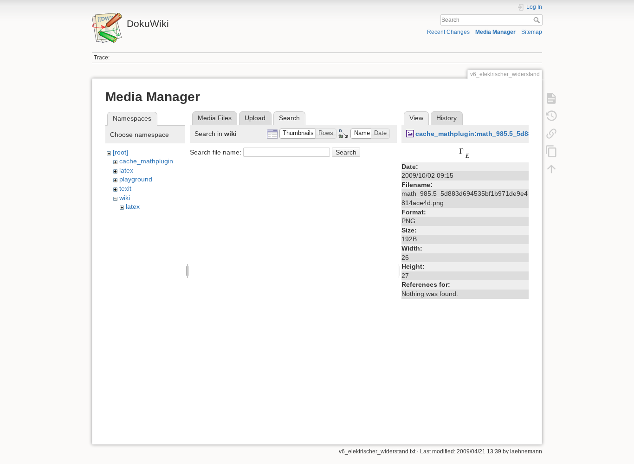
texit (125, 188)
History (446, 118)
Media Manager (495, 32)
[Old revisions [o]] (551, 116)
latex (126, 170)
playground (135, 179)
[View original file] (465, 153)
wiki (124, 197)
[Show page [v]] (551, 98)
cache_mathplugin (146, 161)
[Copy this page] (551, 151)
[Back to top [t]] (551, 169)
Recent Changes (448, 32)
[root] (120, 152)
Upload (255, 118)
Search (537, 20)
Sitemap (531, 32)
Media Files (215, 118)
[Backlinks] (551, 133)
